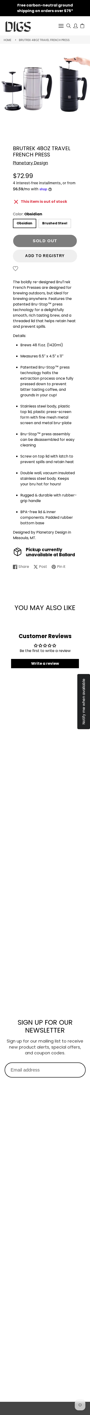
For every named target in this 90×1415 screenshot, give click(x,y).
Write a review (45, 663)
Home (7, 40)
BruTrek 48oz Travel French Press (44, 40)
